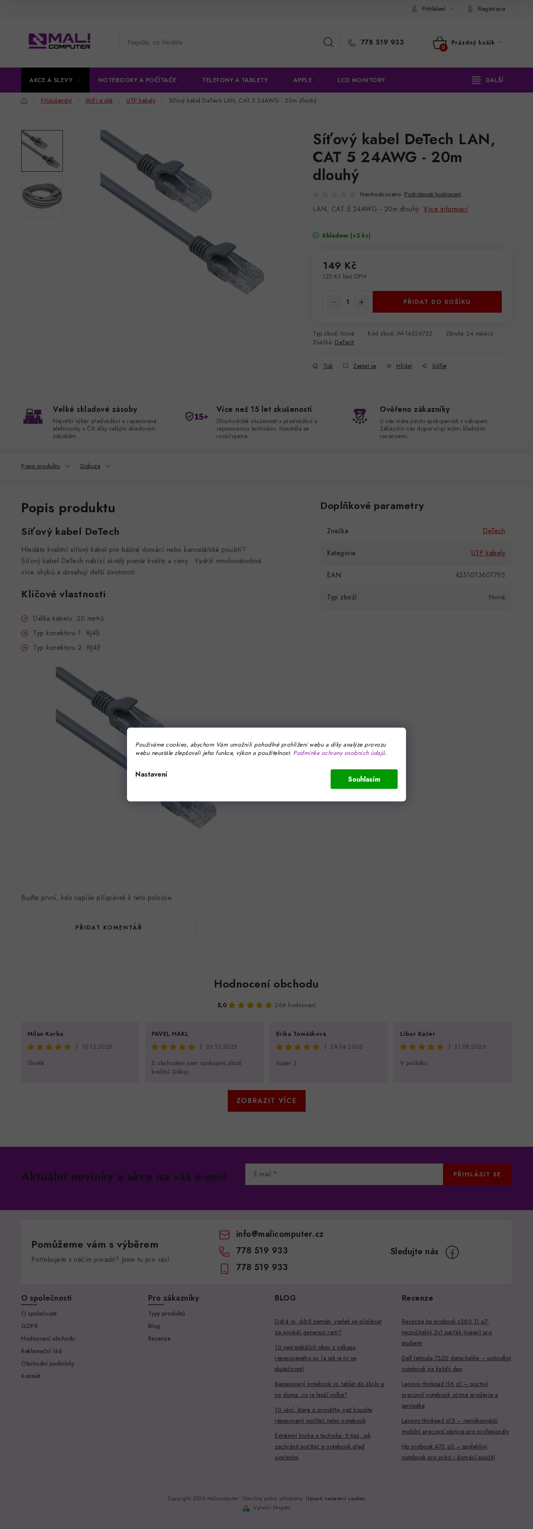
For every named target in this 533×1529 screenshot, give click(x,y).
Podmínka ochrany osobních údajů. (340, 753)
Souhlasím (364, 779)
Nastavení (151, 774)
